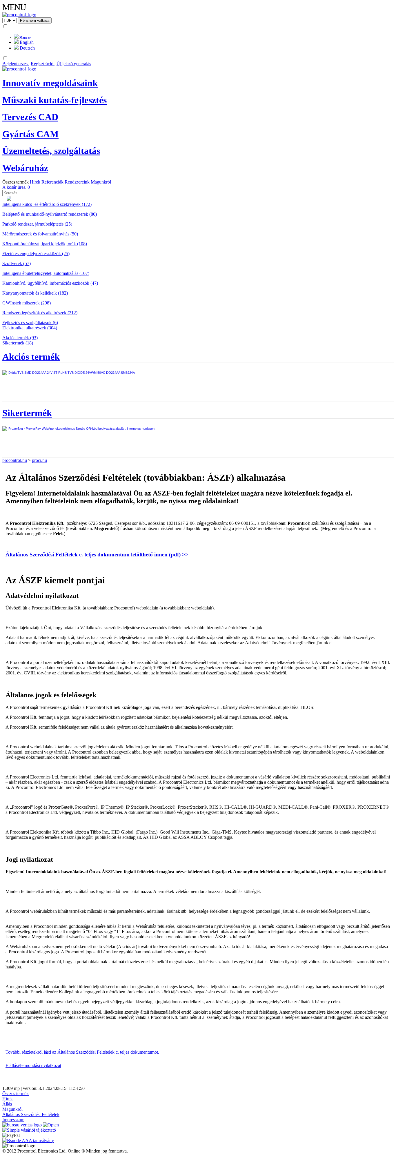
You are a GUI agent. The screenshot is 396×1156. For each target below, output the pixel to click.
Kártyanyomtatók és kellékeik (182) (35, 293)
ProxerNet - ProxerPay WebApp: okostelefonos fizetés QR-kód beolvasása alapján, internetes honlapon (81, 428)
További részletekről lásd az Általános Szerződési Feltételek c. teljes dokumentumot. (82, 1052)
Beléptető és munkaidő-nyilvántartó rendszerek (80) (49, 214)
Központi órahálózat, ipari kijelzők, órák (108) (44, 243)
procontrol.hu (14, 460)
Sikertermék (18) (17, 342)
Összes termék (15, 181)
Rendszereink (77, 181)
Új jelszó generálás (74, 63)
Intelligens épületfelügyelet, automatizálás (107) (45, 273)
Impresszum (13, 1119)
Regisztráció (43, 63)
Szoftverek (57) (16, 263)
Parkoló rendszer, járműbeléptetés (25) (37, 224)
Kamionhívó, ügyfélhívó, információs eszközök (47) (50, 283)
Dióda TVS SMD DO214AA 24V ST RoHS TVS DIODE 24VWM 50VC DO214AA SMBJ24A (71, 372)
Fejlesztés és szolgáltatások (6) (30, 322)
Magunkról (101, 181)
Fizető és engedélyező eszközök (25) (36, 253)
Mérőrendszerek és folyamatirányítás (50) (40, 233)
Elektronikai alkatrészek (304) (29, 327)
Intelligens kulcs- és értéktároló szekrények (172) (47, 204)
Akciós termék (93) (20, 337)
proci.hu (39, 460)
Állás (7, 1103)
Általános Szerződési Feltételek (30, 1114)
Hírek (35, 181)
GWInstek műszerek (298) (26, 302)
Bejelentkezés (15, 63)
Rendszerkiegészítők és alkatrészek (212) (39, 312)
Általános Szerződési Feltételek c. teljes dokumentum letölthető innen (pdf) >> (97, 554)
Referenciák (52, 181)
